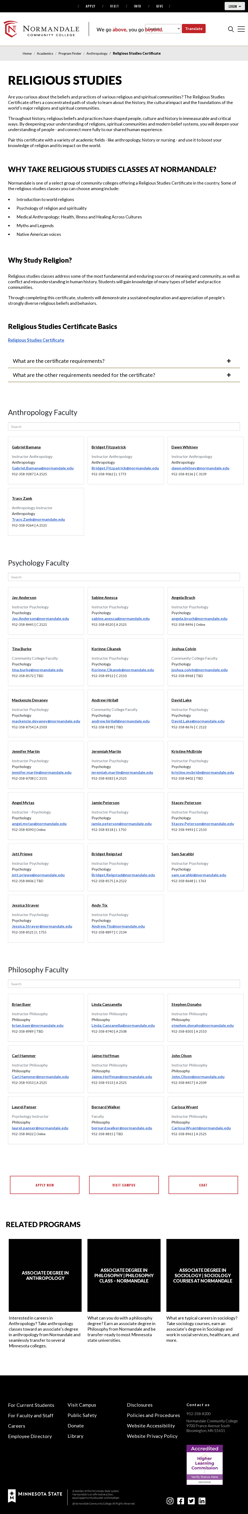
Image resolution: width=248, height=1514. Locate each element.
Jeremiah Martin (106, 751)
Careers (16, 1426)
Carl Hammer (24, 1055)
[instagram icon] (170, 1502)
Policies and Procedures (153, 1415)
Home (27, 53)
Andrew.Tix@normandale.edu (118, 926)
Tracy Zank (22, 498)
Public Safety (82, 1415)
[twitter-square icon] (191, 1502)
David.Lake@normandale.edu (198, 721)
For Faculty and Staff (31, 1415)
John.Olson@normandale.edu (198, 1076)
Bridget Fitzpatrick (109, 447)
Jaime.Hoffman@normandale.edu (122, 1076)
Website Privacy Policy (152, 1436)
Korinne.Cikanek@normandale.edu (123, 669)
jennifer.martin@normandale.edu (41, 772)
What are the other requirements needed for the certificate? (84, 375)
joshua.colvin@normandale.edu (199, 669)
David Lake (181, 700)
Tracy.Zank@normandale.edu (38, 519)
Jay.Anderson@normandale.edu (40, 618)
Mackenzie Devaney (30, 700)
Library (75, 1436)
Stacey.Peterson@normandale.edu (202, 823)
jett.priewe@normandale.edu (38, 875)
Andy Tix (100, 905)
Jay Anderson (24, 597)
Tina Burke (21, 648)
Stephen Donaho (186, 1004)
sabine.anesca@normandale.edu (121, 618)
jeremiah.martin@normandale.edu (122, 772)
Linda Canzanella (107, 1004)
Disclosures (140, 1405)
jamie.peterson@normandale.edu (122, 823)
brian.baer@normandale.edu (37, 1025)
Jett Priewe (22, 853)
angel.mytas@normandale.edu (39, 823)
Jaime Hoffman (105, 1055)
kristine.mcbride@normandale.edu (202, 772)
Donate (76, 1425)
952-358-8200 (198, 1413)
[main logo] (83, 29)
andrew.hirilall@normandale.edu (121, 721)
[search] (231, 29)
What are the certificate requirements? (59, 361)
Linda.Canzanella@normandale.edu (123, 1025)
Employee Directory (30, 1436)
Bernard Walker (106, 1106)
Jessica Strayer (25, 905)
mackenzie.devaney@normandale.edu (46, 721)
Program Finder (69, 53)
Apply (90, 6)
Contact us (198, 1404)
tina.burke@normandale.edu (37, 669)
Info (137, 6)
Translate (193, 28)
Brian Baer (21, 1004)
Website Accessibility (151, 1425)
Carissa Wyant (184, 1106)
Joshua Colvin (183, 648)
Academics (45, 53)
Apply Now (45, 1184)
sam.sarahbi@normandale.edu (198, 875)
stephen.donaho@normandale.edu (202, 1025)
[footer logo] (35, 1495)
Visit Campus (124, 1184)
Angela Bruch (183, 597)
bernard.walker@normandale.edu (122, 1128)
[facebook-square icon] (180, 1502)
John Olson (181, 1055)
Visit (114, 6)
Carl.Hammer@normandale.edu (40, 1076)
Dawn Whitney (184, 447)
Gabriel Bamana (26, 447)
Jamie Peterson (105, 802)
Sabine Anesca (104, 597)
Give (159, 6)
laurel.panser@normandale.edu (40, 1128)
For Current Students (31, 1405)
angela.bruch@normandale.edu (199, 618)
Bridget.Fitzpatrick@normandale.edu (125, 468)
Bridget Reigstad (107, 853)
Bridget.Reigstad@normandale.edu (123, 875)
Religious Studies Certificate (36, 340)
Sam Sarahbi (182, 853)
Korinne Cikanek (106, 648)
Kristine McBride (186, 751)
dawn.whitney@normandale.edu (200, 468)
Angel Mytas (23, 802)
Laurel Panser (24, 1106)
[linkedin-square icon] (202, 1502)
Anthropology (97, 53)
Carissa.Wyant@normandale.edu (201, 1128)
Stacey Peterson (186, 802)
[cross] (241, 29)
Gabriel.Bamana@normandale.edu (43, 468)
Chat (203, 1184)
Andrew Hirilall (105, 700)
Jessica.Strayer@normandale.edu (42, 926)
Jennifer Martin (26, 751)
